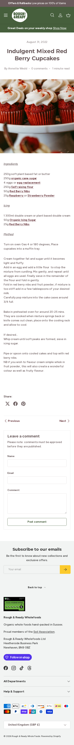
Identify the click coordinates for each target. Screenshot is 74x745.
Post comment (37, 521)
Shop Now (60, 28)
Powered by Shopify (51, 736)
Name (10, 456)
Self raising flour (22, 187)
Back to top (35, 587)
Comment (13, 490)
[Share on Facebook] (15, 404)
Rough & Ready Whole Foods (26, 736)
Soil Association (44, 631)
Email (10, 473)
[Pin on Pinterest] (23, 404)
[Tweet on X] (7, 404)
